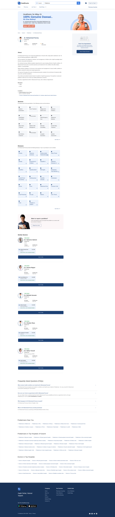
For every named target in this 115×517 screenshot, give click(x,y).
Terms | (30, 513)
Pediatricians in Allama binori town (62, 423)
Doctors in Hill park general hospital (39, 460)
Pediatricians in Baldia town (24, 423)
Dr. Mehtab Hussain (30, 295)
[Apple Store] (32, 506)
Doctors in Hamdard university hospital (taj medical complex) (31, 466)
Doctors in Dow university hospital (67, 463)
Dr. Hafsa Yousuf (29, 350)
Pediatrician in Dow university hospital (83, 437)
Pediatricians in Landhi (65, 426)
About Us (47, 493)
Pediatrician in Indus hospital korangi (43, 450)
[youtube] (90, 513)
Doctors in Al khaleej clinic (51, 466)
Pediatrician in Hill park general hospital (42, 437)
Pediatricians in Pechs (40, 426)
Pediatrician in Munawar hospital (75, 450)
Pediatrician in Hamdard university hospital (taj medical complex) (32, 440)
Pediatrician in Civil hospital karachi (84, 446)
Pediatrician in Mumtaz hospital (60, 443)
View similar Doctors (85, 51)
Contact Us (47, 501)
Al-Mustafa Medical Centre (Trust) (25, 92)
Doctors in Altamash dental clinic (38, 470)
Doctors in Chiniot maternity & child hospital (28, 463)
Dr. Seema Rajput (29, 267)
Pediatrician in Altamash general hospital (43, 443)
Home (19, 7)
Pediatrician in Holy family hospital (55, 440)
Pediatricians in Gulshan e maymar (26, 426)
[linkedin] (96, 513)
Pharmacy (26, 7)
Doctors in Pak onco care (75, 460)
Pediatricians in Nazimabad (52, 426)
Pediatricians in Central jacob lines (78, 423)
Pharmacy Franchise (92, 7)
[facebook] (92, 513)
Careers (46, 497)
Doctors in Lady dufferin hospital (40, 473)
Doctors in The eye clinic (71, 473)
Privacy (34, 513)
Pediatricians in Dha (36, 423)
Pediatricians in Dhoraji (47, 423)
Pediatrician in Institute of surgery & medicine (46, 446)
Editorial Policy (48, 499)
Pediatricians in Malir (76, 426)
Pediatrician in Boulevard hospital (26, 443)
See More (57, 139)
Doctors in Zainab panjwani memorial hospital (48, 463)
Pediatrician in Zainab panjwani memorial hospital (63, 437)
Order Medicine (59, 493)
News (46, 495)
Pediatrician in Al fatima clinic (70, 440)
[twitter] (94, 513)
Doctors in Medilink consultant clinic (56, 473)
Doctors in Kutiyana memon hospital (81, 466)
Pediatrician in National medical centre (27, 446)
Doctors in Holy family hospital (65, 466)
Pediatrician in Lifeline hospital (85, 440)
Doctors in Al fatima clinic (24, 470)
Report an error (36, 225)
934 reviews (44, 44)
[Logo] (19, 489)
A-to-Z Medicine (71, 491)
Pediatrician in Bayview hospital (25, 437)
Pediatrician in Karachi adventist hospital (66, 446)
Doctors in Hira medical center (69, 470)
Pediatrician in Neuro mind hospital (76, 443)
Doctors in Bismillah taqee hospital (54, 470)
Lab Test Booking (59, 495)
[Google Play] (22, 506)
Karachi (23, 32)
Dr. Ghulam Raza (29, 323)
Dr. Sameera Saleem (30, 240)
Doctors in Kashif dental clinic (25, 473)
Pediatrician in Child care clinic (60, 450)
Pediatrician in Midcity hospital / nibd (26, 450)
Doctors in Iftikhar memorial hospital (85, 470)
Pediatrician (29, 32)
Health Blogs (42, 7)
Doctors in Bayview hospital (24, 460)
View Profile (40, 257)
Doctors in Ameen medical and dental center (58, 460)
